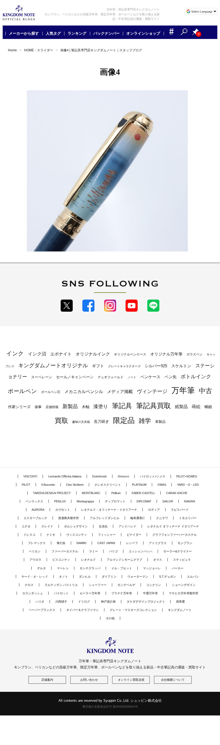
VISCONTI (30, 476)
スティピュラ (182, 559)
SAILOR (167, 501)
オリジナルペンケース (130, 354)
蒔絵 (196, 406)
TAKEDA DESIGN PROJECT (52, 493)
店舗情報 (52, 407)
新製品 (70, 406)
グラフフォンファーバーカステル (174, 534)
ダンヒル (85, 576)
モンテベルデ (126, 584)
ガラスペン (194, 354)
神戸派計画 (108, 601)
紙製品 (181, 406)
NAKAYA (189, 501)
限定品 (124, 420)
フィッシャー (107, 534)
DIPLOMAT (144, 501)
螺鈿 (208, 407)
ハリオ (39, 601)
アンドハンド (127, 526)
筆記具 (122, 405)
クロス (29, 584)
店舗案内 (47, 679)
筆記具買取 (153, 405)
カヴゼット (62, 509)
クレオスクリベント (107, 484)
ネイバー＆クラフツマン (82, 609)
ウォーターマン (137, 576)
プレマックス (37, 543)
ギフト (98, 366)
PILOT (26, 484)
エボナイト (61, 353)
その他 (110, 618)
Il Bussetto (48, 484)
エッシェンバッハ (140, 551)
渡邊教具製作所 (68, 518)
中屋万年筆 (150, 593)
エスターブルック (35, 518)
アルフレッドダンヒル (104, 518)
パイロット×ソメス (152, 476)
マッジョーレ (152, 568)
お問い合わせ (89, 679)
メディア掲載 (120, 391)
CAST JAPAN (106, 543)
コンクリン (153, 584)
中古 (205, 390)
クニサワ (162, 518)
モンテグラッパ (90, 568)
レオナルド (88, 559)
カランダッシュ (32, 593)
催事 (38, 407)
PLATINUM (139, 484)
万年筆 (183, 390)
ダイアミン (109, 576)
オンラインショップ (143, 33)
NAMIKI (81, 543)
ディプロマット (115, 501)
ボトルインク (196, 376)
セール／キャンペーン (75, 377)
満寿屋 (180, 601)
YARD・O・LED (188, 484)
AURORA (38, 509)
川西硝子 (61, 601)
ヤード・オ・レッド (34, 576)
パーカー (178, 568)
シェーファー (98, 584)
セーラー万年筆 (90, 593)
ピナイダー (134, 534)
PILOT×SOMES (186, 476)
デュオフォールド (110, 377)
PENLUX (60, 501)
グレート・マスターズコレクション (133, 609)
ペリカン (35, 551)
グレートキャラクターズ (124, 366)
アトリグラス (158, 543)
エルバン (193, 576)
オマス (157, 559)
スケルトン (181, 366)
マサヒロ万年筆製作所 (183, 593)
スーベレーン (41, 377)
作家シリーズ (19, 407)
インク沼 (37, 354)
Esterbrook (99, 476)
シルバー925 (156, 365)
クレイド (47, 526)
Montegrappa (85, 501)
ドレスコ (29, 534)
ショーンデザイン (184, 584)
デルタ (41, 568)
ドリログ (84, 601)
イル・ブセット (121, 568)
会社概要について (173, 679)
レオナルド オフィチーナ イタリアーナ (173, 526)
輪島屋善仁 (137, 518)
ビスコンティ (61, 559)
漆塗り (100, 406)
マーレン (63, 568)
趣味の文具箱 (81, 421)
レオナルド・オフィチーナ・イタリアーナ (109, 509)
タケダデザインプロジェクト (146, 601)
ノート (131, 377)
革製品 (160, 422)
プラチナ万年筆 (121, 593)
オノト (63, 576)
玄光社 (103, 526)
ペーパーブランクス (42, 609)
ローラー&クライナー (177, 551)
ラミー (93, 551)
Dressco (123, 476)
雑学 (145, 420)
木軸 (85, 407)
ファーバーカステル (65, 551)
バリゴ (113, 551)
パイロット (61, 593)
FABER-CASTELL (143, 493)
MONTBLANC (91, 493)
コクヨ (25, 526)
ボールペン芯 (50, 392)
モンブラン (185, 543)
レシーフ (132, 543)
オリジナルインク (93, 354)
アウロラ (35, 559)
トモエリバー (188, 518)
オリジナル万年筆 (166, 354)
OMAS (161, 484)
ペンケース (150, 377)
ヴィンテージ (152, 391)
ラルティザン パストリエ (61, 584)
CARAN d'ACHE (176, 493)
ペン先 (170, 377)
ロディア (154, 509)
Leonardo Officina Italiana (64, 476)
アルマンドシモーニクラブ (124, 559)
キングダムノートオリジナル (53, 365)
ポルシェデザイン (76, 526)
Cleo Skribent (74, 484)
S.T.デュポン (167, 576)
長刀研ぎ (101, 421)
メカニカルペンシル (83, 391)
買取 (61, 420)
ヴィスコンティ (76, 534)
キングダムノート (180, 609)
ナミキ (50, 534)
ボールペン (22, 391)
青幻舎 (61, 543)
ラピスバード (180, 509)
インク (15, 353)
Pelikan (116, 493)
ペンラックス (34, 501)
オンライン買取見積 (131, 679)
